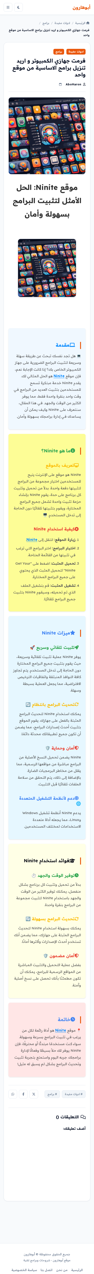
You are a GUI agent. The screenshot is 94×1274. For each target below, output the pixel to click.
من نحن (62, 1270)
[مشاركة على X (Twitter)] (33, 1094)
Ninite (59, 376)
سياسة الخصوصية (24, 1270)
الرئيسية (80, 23)
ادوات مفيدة (62, 23)
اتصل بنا (46, 1270)
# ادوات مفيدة (74, 1094)
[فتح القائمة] (8, 7)
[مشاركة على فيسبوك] (23, 1094)
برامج (45, 23)
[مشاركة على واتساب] (12, 1094)
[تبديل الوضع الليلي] (18, 7)
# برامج (52, 1094)
